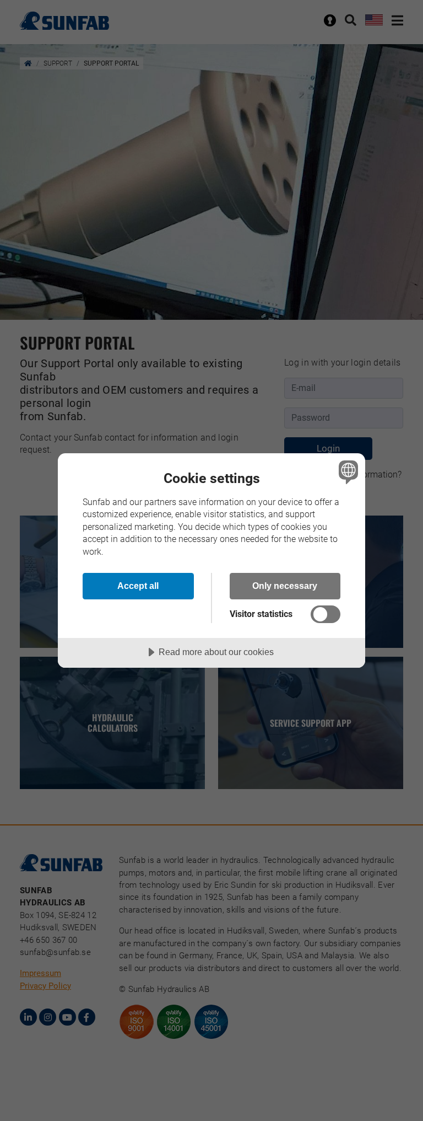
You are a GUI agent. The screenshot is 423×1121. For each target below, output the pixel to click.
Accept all (138, 586)
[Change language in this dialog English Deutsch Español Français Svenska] (347, 472)
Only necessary (284, 586)
